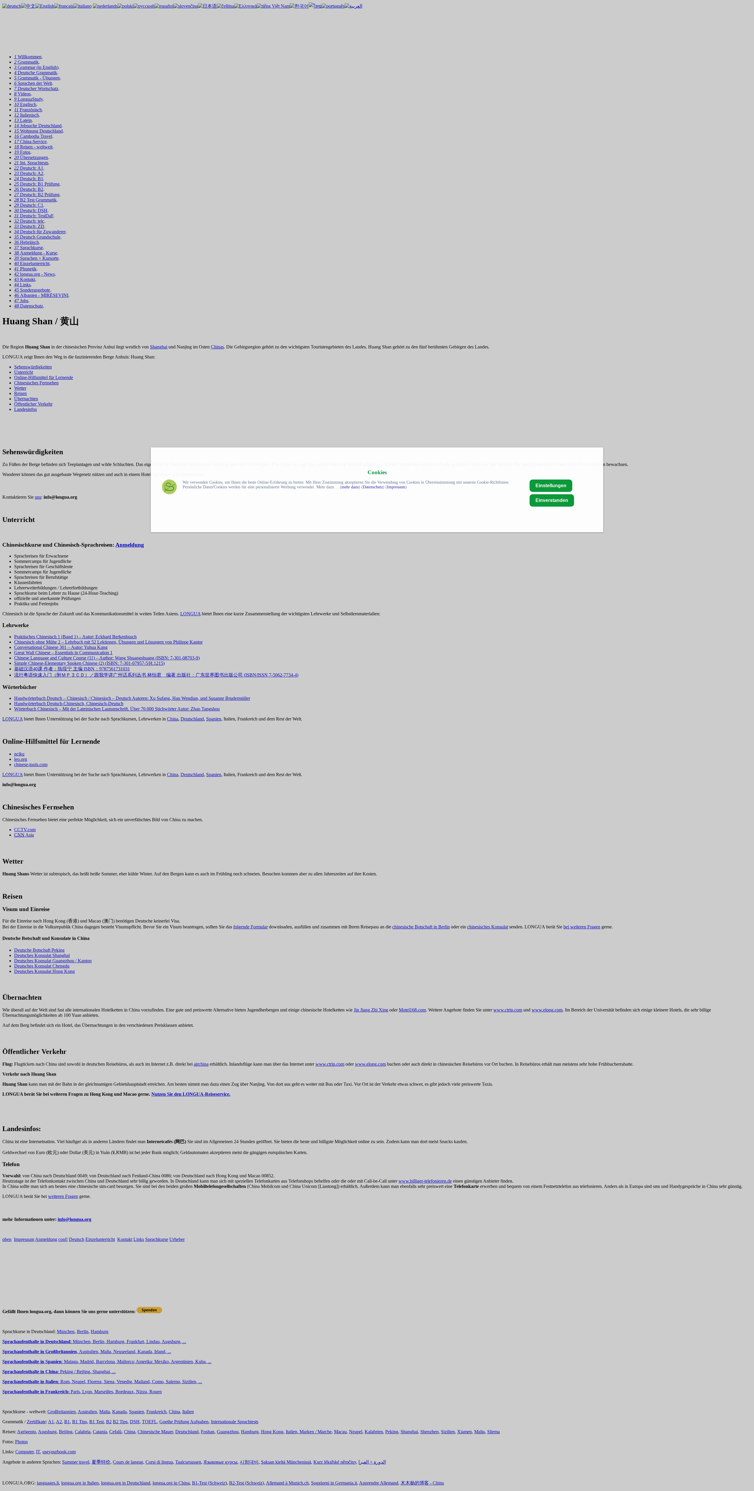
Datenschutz (373, 487)
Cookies (377, 472)
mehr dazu (350, 487)
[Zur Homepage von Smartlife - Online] (169, 488)
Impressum (396, 487)
